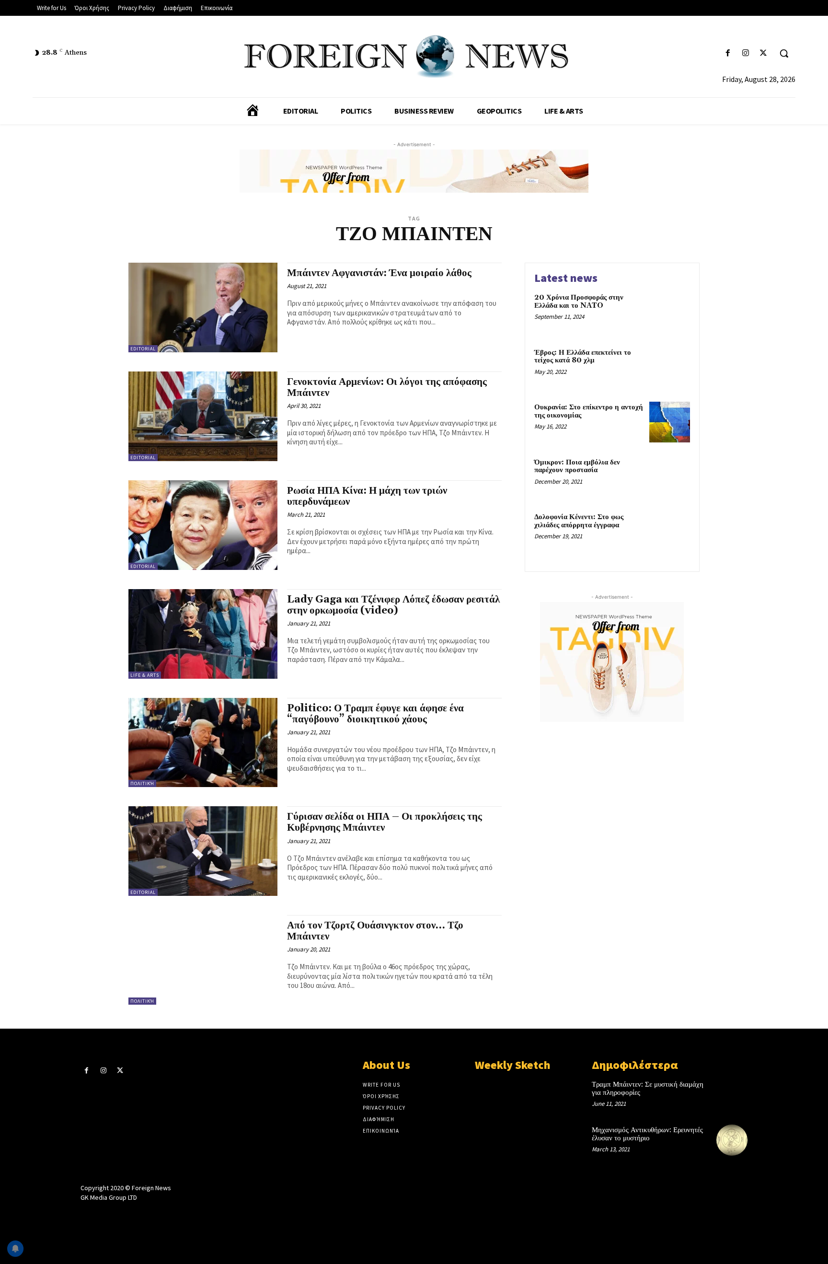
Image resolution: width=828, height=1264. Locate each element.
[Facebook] (727, 53)
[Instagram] (745, 53)
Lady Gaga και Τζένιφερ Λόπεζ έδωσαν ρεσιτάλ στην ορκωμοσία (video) (393, 605)
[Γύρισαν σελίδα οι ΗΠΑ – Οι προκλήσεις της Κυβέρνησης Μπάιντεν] (202, 851)
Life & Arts (144, 675)
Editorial (143, 349)
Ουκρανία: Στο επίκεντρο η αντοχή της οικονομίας (588, 411)
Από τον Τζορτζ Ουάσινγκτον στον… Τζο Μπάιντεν (375, 931)
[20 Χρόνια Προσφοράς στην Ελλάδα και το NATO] (669, 312)
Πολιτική (142, 783)
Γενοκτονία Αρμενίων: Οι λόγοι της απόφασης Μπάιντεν (387, 387)
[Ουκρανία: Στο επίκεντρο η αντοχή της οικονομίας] (669, 422)
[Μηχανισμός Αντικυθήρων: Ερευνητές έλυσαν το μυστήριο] (732, 1140)
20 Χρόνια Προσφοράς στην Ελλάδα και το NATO (578, 301)
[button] (783, 53)
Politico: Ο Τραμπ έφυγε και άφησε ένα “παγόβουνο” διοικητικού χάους (375, 714)
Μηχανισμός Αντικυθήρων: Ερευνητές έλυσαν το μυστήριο (647, 1134)
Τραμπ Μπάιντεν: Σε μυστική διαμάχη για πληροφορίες (647, 1088)
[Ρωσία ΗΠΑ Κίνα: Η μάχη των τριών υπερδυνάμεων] (202, 525)
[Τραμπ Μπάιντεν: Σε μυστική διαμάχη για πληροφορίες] (732, 1094)
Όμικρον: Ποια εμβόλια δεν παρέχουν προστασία (577, 466)
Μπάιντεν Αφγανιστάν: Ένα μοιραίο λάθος (379, 273)
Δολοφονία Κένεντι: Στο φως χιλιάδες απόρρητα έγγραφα (578, 521)
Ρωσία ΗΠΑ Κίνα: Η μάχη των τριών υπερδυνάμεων (367, 496)
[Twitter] (763, 53)
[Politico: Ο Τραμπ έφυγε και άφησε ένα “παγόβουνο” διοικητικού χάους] (202, 743)
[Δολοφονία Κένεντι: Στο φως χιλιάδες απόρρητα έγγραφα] (669, 531)
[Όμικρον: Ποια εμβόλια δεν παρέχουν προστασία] (669, 477)
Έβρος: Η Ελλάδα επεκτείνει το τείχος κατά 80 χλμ (582, 356)
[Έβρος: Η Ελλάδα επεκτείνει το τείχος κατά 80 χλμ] (669, 367)
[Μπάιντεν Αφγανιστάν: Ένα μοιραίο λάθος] (202, 307)
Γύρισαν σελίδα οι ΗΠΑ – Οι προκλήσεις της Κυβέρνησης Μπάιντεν (384, 822)
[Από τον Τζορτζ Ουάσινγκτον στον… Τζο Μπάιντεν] (202, 960)
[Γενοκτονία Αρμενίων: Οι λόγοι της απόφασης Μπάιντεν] (202, 416)
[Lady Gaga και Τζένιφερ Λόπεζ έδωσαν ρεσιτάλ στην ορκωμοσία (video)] (202, 634)
